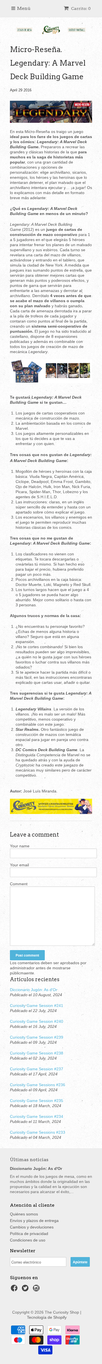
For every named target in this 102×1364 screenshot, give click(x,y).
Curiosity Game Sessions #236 (37, 1084)
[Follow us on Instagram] (37, 1290)
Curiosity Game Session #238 (36, 1053)
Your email (19, 865)
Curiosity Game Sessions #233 (37, 1132)
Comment (18, 884)
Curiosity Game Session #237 (36, 1069)
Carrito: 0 (80, 8)
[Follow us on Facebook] (15, 1290)
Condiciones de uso (27, 1240)
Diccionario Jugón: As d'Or (33, 989)
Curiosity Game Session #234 (36, 1116)
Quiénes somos (24, 1214)
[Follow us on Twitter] (26, 1290)
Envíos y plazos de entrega (34, 1220)
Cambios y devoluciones (32, 1227)
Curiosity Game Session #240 (36, 1021)
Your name (19, 846)
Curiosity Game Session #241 (36, 1005)
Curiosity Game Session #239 (36, 1037)
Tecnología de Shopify (47, 1317)
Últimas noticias (29, 1159)
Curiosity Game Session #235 (36, 1100)
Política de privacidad (29, 1233)
